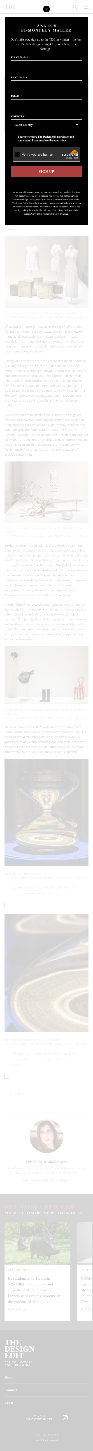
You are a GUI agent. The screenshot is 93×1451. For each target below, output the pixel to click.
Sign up (46, 171)
